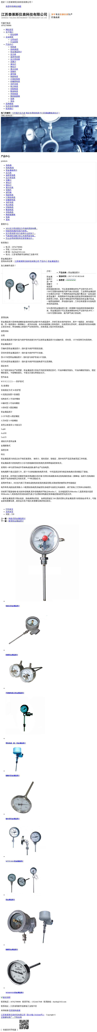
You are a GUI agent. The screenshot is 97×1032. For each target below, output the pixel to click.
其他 (12, 101)
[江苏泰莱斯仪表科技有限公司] (39, 21)
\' (59, 113)
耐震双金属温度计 (16, 521)
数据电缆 (14, 91)
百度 (11, 1010)
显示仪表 (14, 69)
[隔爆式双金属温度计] (18, 771)
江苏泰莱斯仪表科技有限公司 (27, 261)
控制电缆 (14, 89)
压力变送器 (15, 59)
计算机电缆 (15, 79)
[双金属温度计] (23, 895)
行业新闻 (14, 42)
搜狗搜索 (16, 1010)
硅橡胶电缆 (15, 81)
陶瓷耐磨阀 (15, 96)
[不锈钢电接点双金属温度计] (27, 688)
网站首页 (9, 30)
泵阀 (12, 99)
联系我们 (9, 109)
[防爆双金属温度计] (26, 650)
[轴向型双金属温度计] (23, 814)
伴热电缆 (14, 94)
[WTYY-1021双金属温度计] (26, 856)
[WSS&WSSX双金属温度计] (23, 988)
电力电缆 (14, 86)
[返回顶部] (5, 997)
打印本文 (9, 509)
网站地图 (17, 6)
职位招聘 (14, 35)
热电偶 (13, 47)
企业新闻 (9, 37)
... (21, 228)
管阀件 (13, 72)
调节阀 (13, 74)
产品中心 (9, 44)
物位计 (13, 67)
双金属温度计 (16, 52)
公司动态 (14, 39)
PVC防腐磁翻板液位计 (49, 113)
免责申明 (9, 6)
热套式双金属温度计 (17, 519)
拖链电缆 (14, 76)
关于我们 (9, 32)
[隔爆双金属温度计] (30, 945)
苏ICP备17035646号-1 (35, 1015)
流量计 (13, 62)
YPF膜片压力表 (18, 113)
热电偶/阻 (14, 49)
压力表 (13, 54)
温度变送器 (15, 57)
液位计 (13, 64)
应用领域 (9, 104)
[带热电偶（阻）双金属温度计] (25, 738)
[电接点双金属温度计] (47, 601)
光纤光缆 (14, 84)
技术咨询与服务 (12, 106)
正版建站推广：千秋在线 (11, 1017)
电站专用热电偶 (32, 113)
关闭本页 (9, 512)
